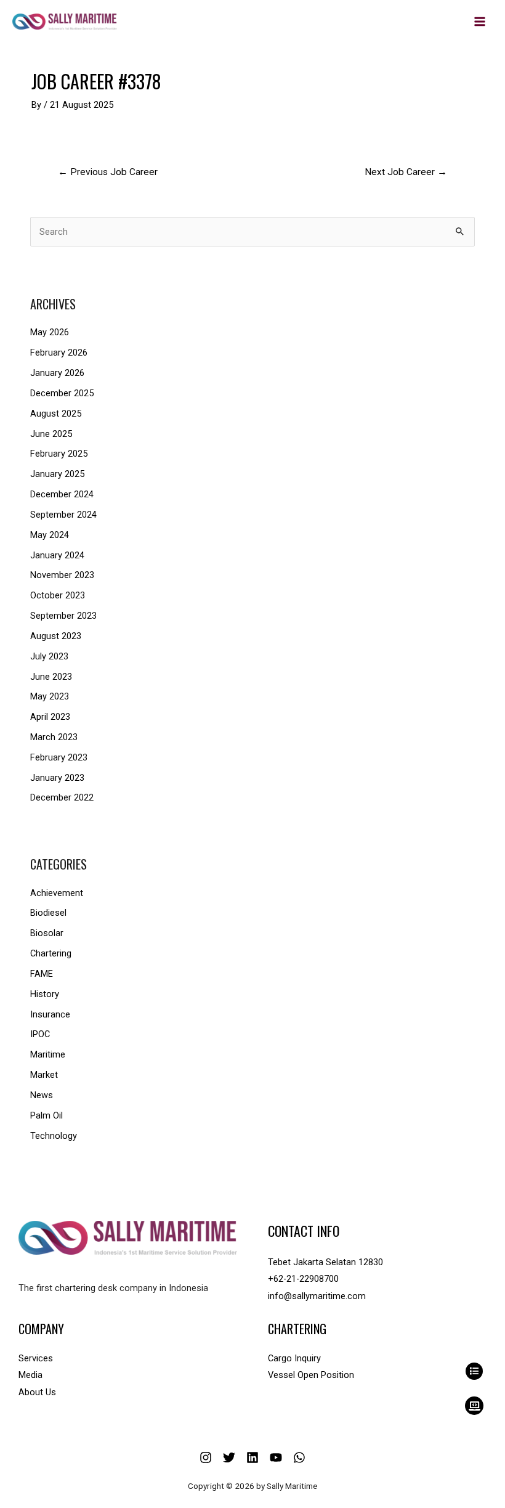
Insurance (50, 1014)
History (44, 994)
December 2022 (62, 797)
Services (35, 1358)
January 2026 (57, 372)
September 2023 (63, 615)
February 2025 (58, 453)
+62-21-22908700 (303, 1278)
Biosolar (46, 933)
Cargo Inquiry (294, 1358)
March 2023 (54, 737)
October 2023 (57, 595)
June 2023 (51, 676)
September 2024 (63, 514)
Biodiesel (48, 912)
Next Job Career (406, 171)
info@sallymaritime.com (317, 1296)
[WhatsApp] (299, 1457)
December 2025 (62, 393)
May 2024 (49, 534)
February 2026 (58, 352)
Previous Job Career (108, 171)
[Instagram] (206, 1457)
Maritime (47, 1054)
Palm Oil (46, 1115)
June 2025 (51, 433)
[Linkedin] (252, 1457)
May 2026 (49, 332)
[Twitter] (229, 1457)
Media (30, 1374)
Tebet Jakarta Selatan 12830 (325, 1262)
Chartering (50, 953)
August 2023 (55, 636)
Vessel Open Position (311, 1374)
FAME (41, 973)
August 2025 (55, 413)
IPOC (40, 1034)
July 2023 (49, 656)
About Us (37, 1392)
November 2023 (62, 575)
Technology (53, 1135)
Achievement (56, 893)
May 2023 (49, 696)
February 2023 (58, 757)
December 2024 (62, 494)
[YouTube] (276, 1457)
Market (44, 1074)
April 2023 (50, 716)
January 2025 (57, 473)
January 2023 (57, 777)
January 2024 (57, 555)
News (41, 1095)
